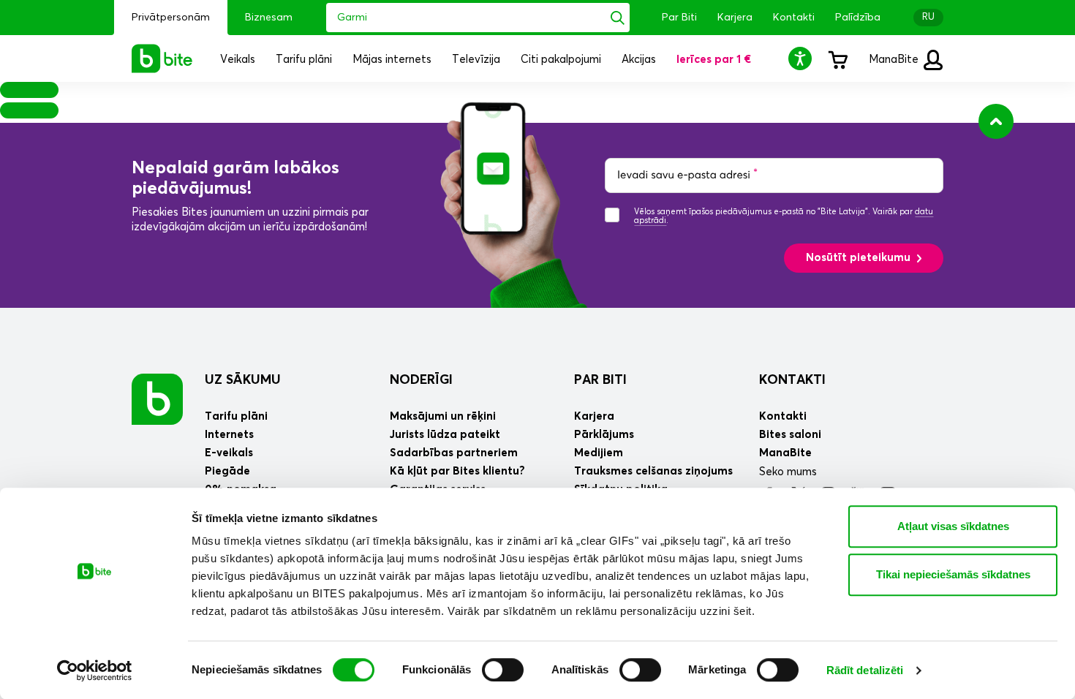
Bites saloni (790, 434)
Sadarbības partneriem (454, 452)
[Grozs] (837, 58)
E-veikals (229, 452)
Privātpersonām (171, 17)
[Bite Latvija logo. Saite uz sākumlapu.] (162, 58)
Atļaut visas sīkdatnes (953, 526)
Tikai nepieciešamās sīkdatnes (953, 574)
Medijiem (598, 452)
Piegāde (227, 471)
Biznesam (269, 17)
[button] (802, 58)
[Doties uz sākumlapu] (157, 398)
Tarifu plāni (236, 416)
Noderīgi (421, 380)
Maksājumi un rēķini (443, 416)
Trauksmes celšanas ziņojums (653, 471)
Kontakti (794, 17)
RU (928, 17)
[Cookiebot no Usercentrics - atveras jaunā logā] (95, 670)
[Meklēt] (618, 17)
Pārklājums (604, 434)
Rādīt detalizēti (865, 670)
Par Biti (679, 17)
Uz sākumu (243, 380)
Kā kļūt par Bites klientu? (457, 471)
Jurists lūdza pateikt (445, 434)
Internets (229, 434)
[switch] (503, 669)
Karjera (734, 17)
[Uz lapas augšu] (996, 121)
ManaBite (895, 59)
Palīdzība (857, 17)
